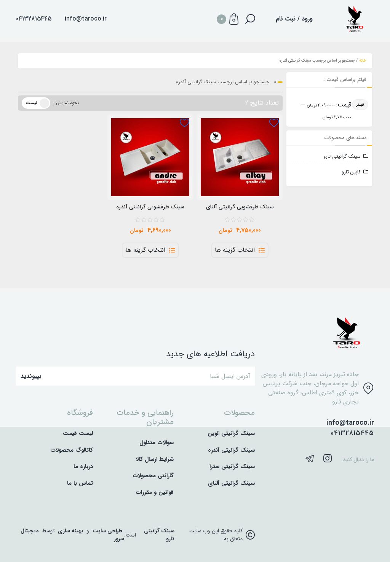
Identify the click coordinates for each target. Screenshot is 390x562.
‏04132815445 (33, 19)
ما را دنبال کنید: (357, 460)
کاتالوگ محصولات (71, 450)
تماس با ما (80, 483)
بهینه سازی (70, 531)
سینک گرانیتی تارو (342, 156)
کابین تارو (351, 172)
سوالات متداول (156, 442)
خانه (362, 60)
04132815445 (352, 433)
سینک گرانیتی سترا (232, 466)
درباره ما (83, 466)
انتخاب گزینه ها (235, 250)
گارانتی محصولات (153, 476)
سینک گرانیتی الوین (231, 433)
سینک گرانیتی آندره (231, 450)
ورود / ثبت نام (294, 19)
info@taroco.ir (86, 19)
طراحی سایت (107, 531)
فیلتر (360, 104)
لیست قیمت (78, 433)
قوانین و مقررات (155, 492)
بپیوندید (31, 376)
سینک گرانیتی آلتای (231, 483)
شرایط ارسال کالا (155, 459)
